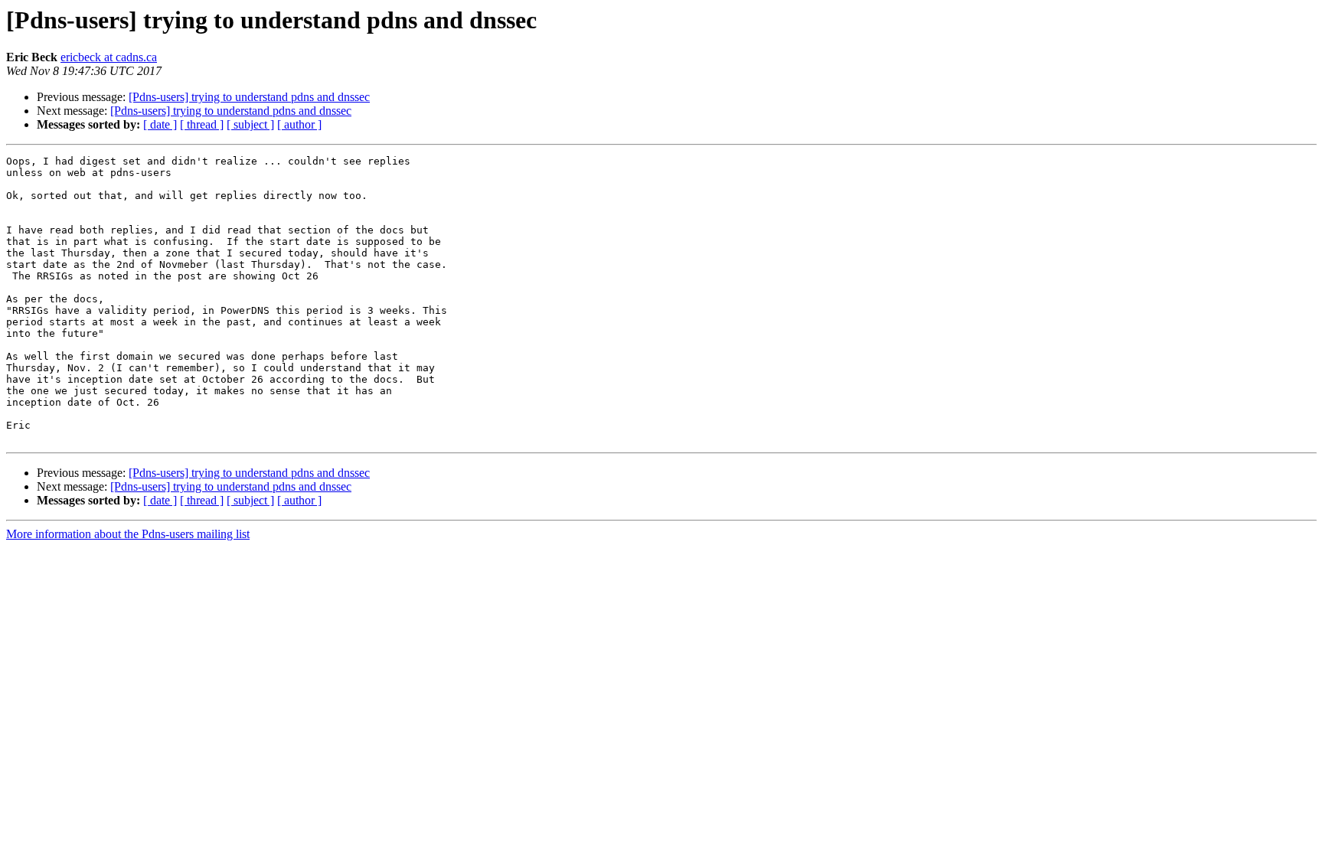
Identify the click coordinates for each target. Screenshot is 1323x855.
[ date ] (160, 124)
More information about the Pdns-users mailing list (128, 533)
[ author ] (299, 124)
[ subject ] (250, 124)
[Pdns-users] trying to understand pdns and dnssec (249, 96)
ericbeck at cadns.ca (108, 57)
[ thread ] (202, 124)
